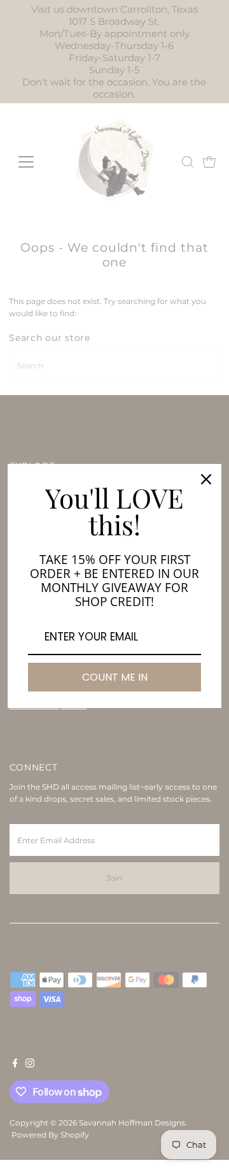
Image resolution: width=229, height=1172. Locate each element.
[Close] (206, 479)
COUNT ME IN (115, 677)
